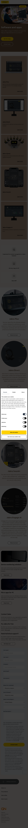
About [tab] (23, 392)
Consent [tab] (5, 392)
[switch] (25, 418)
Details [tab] (14, 392)
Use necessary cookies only (14, 436)
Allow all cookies (14, 432)
